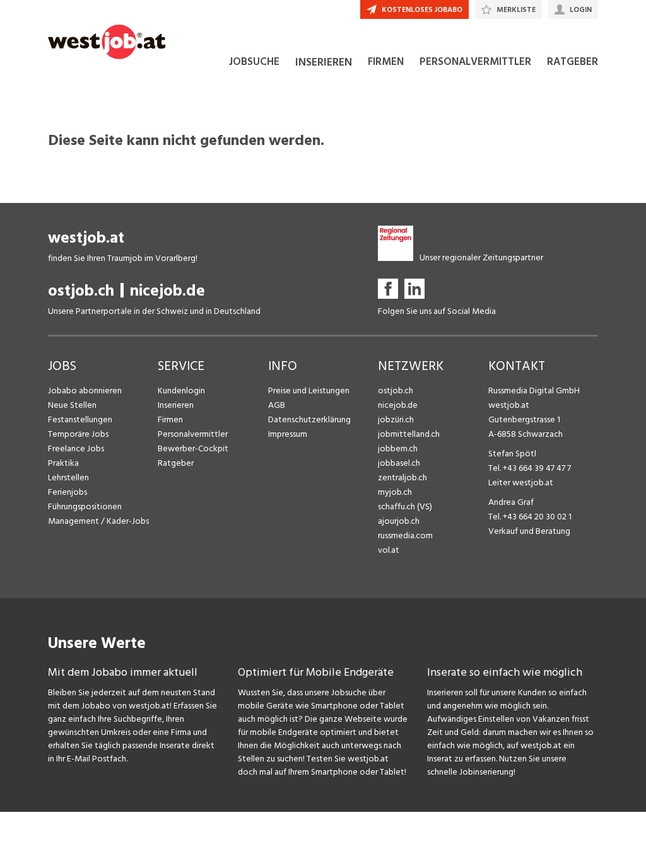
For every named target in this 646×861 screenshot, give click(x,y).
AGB (276, 405)
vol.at (388, 550)
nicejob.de (167, 291)
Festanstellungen (80, 419)
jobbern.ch (398, 448)
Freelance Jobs (76, 448)
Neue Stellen (72, 405)
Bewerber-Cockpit (193, 448)
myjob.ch (395, 492)
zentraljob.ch (402, 477)
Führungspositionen (85, 506)
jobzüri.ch (396, 419)
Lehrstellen (68, 477)
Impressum (287, 434)
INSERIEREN (323, 62)
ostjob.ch (81, 291)
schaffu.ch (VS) (405, 506)
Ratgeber (176, 463)
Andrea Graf (511, 502)
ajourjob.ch (399, 521)
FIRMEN (386, 62)
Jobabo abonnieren (85, 390)
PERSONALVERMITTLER (475, 62)
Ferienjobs (67, 492)
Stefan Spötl (512, 453)
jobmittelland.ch (409, 434)
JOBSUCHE (254, 62)
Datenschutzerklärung (309, 419)
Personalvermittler (193, 434)
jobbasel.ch (399, 463)
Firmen (170, 419)
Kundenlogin (181, 390)
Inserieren (176, 405)
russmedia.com (405, 535)
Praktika (63, 463)
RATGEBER (572, 62)
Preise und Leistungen (308, 390)
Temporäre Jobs (78, 434)
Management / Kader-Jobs (98, 521)
